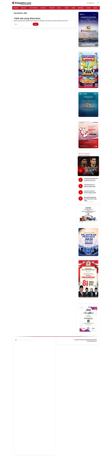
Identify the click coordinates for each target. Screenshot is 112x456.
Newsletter (89, 339)
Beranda (76, 339)
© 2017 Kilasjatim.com (92, 341)
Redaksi (95, 339)
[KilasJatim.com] (21, 3)
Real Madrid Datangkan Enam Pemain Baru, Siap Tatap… (90, 199)
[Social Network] (98, 3)
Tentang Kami (83, 339)
